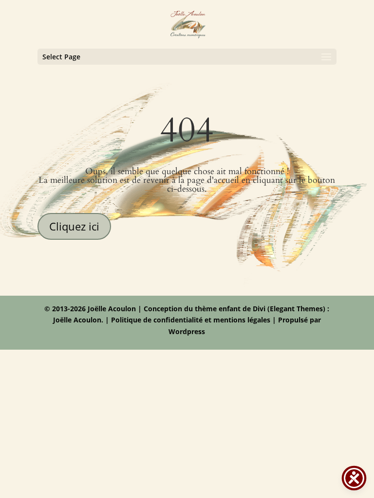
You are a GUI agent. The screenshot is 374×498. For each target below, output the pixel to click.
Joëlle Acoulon (77, 319)
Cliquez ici (74, 226)
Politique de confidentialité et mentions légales (190, 319)
